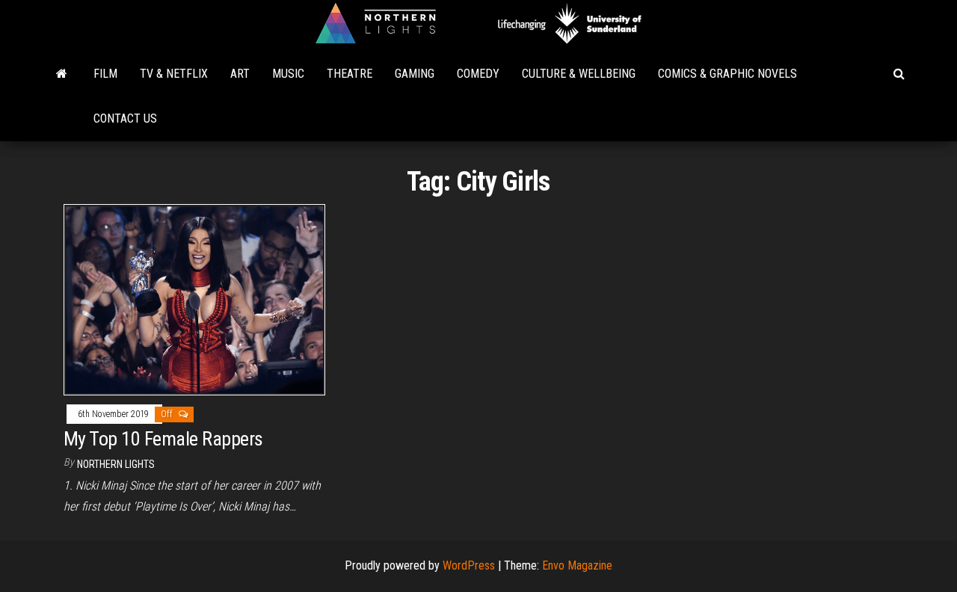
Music (288, 74)
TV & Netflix (174, 74)
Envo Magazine (577, 565)
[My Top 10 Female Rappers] (194, 299)
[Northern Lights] (61, 74)
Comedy (478, 74)
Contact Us (125, 118)
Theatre (349, 74)
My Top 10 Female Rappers (163, 439)
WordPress (469, 565)
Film (105, 74)
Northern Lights (116, 464)
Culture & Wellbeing (579, 74)
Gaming (414, 74)
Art (240, 74)
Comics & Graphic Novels (727, 74)
